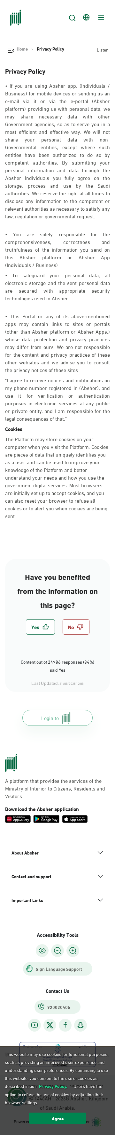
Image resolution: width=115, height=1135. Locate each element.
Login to (50, 717)
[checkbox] (40, 627)
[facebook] (65, 1025)
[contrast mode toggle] (42, 950)
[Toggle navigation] (100, 17)
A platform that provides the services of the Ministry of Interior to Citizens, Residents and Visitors (55, 788)
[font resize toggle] (57, 950)
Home (22, 49)
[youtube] (34, 1025)
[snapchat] (80, 1025)
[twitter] (50, 1025)
